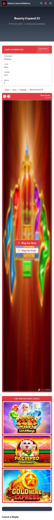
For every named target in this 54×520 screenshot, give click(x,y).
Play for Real (29, 243)
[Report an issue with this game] (4, 96)
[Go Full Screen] (8, 96)
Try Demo (27, 418)
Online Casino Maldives (19, 3)
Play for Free (29, 250)
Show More (43, 49)
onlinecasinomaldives (35, 24)
